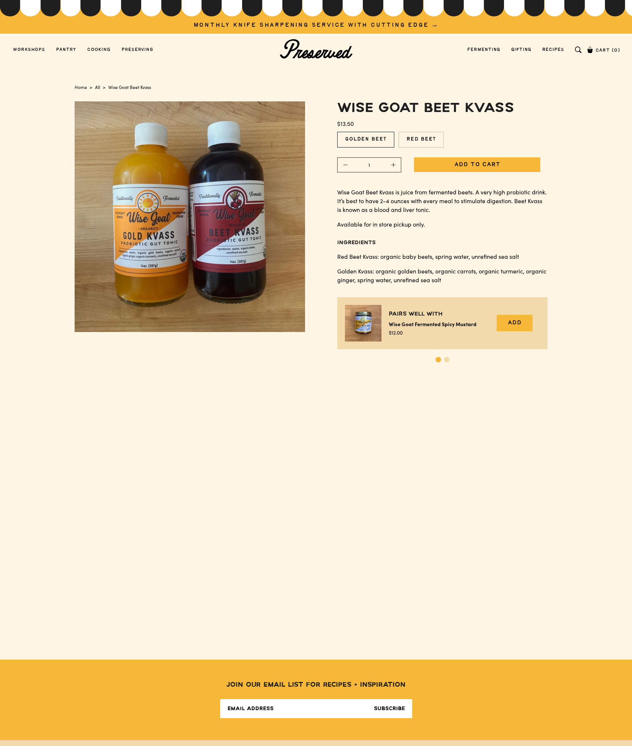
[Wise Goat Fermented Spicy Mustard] (363, 323)
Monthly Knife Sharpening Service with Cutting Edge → (316, 25)
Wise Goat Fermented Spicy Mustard (433, 324)
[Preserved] (316, 49)
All (97, 87)
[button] (578, 50)
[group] (316, 17)
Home (81, 87)
